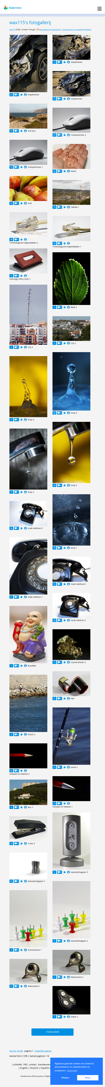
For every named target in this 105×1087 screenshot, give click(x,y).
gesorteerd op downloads (50, 29)
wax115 (12, 29)
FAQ (25, 1064)
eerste (12, 1050)
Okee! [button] (88, 1078)
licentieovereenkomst (49, 1064)
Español (45, 1067)
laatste (47, 1050)
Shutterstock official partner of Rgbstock (37, 1076)
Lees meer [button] (72, 1070)
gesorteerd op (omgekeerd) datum (77, 29)
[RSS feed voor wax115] (38, 29)
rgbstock (15, 8)
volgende (39, 1050)
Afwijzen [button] (65, 1078)
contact (33, 1064)
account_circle (25, 94)
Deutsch (34, 1067)
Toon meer (52, 1032)
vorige (20, 1050)
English (24, 1067)
